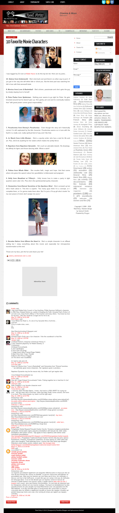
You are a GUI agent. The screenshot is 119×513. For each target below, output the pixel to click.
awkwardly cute (80, 173)
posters (77, 193)
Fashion (106, 31)
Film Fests (95, 31)
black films (78, 177)
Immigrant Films (86, 124)
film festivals (79, 184)
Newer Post (11, 502)
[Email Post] (8, 260)
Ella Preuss (15, 319)
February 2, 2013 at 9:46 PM (20, 412)
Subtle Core (50, 2)
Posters (38, 31)
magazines (77, 191)
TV (59, 31)
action (89, 168)
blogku (13, 427)
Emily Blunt (77, 113)
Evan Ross (80, 115)
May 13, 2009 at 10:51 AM (20, 317)
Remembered (77, 152)
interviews (83, 189)
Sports (62, 2)
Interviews (83, 31)
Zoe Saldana (80, 166)
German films (78, 122)
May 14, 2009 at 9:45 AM (19, 377)
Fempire (86, 118)
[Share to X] (15, 260)
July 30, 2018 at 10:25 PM (20, 469)
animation (83, 170)
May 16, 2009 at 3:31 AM (19, 387)
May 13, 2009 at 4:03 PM (19, 363)
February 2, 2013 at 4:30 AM (20, 405)
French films (79, 120)
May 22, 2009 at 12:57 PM (20, 396)
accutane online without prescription (23, 401)
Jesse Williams (78, 129)
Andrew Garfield (78, 97)
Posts (99, 49)
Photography (35, 2)
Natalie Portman (78, 143)
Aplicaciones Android (77, 510)
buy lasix (59, 415)
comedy (84, 179)
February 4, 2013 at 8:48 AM (20, 419)
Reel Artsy (38, 510)
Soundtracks (69, 31)
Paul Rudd (88, 148)
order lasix (60, 422)
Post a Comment (11, 497)
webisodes (83, 198)
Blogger (86, 213)
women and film (79, 201)
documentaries (79, 182)
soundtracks (87, 196)
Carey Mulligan (85, 111)
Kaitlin (13, 308)
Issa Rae (14, 364)
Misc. (14, 37)
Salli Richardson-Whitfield (84, 157)
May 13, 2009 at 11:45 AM (20, 333)
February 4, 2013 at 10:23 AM (21, 425)
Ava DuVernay (78, 106)
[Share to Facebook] (17, 260)
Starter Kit (79, 47)
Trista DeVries (16, 389)
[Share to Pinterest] (19, 260)
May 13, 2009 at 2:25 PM (19, 338)
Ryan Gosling (87, 154)
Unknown (14, 384)
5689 (13, 448)
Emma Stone (87, 113)
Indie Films (11, 31)
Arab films (88, 99)
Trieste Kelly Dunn (82, 159)
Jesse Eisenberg (83, 127)
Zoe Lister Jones (86, 164)
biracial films (79, 175)
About (22, 2)
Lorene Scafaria (78, 138)
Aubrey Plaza (85, 104)
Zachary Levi (78, 161)
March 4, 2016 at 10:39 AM (20, 446)
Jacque (13, 340)
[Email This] (11, 260)
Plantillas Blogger (61, 510)
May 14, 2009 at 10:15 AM (20, 382)
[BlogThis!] (13, 260)
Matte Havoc (30, 74)
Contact (11, 2)
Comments (101, 53)
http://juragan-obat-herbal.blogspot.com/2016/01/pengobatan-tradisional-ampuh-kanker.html (35, 444)
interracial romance (82, 186)
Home (38, 501)
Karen (13, 335)
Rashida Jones (82, 150)
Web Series (50, 31)
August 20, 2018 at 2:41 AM (20, 495)
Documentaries (25, 31)
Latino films (85, 136)
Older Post (64, 502)
